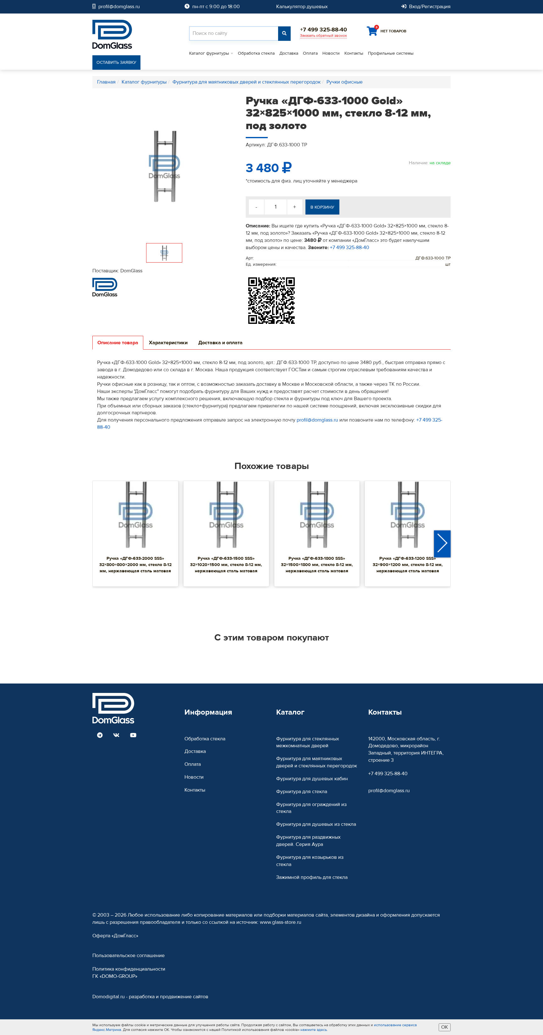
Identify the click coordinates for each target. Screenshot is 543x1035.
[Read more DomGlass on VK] (116, 736)
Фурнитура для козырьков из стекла (309, 861)
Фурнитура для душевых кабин (312, 779)
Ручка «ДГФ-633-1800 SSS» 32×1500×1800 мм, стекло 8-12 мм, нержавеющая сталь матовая (317, 565)
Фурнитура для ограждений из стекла (311, 808)
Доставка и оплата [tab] (220, 343)
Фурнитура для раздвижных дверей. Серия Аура (308, 840)
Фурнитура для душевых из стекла (316, 824)
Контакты (353, 53)
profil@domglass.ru (317, 420)
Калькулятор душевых (302, 6)
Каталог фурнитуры (209, 53)
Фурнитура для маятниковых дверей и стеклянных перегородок (316, 762)
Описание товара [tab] (117, 343)
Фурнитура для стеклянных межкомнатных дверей (307, 742)
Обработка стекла (256, 53)
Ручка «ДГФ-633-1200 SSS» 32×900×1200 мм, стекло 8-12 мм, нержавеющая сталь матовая (408, 565)
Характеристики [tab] (168, 343)
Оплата (310, 53)
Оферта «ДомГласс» (115, 936)
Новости (331, 53)
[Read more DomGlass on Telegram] (99, 736)
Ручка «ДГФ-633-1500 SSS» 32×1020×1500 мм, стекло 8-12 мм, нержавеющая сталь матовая (226, 565)
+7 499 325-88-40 (349, 247)
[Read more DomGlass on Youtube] (133, 736)
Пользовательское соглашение (128, 955)
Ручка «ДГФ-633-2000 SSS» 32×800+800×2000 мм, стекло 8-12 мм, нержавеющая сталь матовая (135, 565)
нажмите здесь (313, 1029)
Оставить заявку (116, 62)
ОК (444, 1027)
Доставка (288, 53)
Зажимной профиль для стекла (312, 877)
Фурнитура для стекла (301, 791)
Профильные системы (391, 53)
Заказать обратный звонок (323, 35)
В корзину (322, 207)
